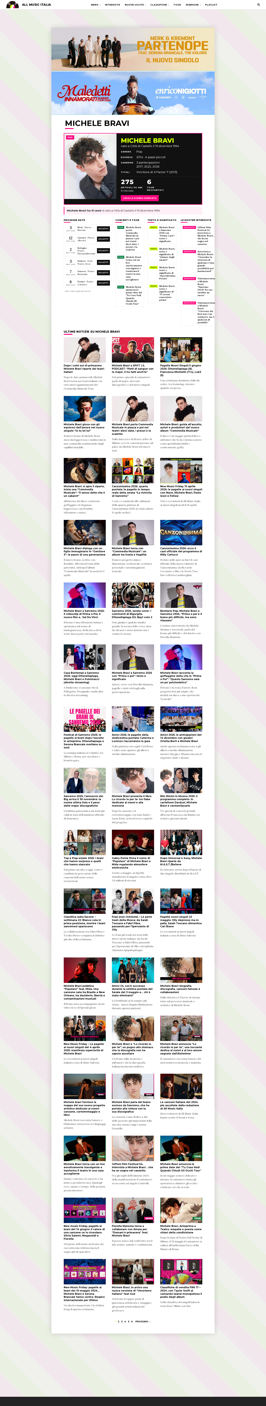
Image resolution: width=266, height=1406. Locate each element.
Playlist (211, 4)
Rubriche (192, 4)
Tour (177, 4)
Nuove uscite (134, 4)
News (95, 4)
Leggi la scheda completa (139, 198)
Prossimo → (143, 1321)
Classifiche (158, 4)
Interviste (112, 4)
